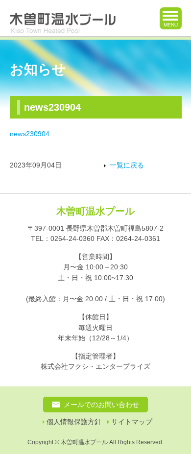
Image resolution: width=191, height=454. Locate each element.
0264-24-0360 (72, 238)
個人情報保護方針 (74, 422)
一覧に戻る (127, 165)
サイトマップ (131, 422)
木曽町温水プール (95, 211)
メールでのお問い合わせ (101, 404)
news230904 (29, 134)
